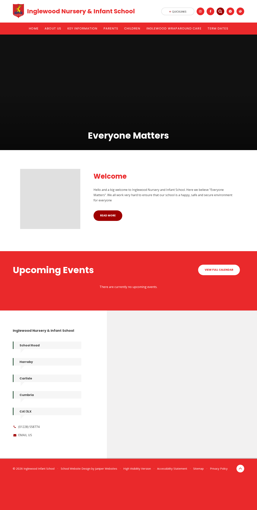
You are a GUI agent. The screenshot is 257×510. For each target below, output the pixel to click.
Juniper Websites (106, 468)
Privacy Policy (219, 468)
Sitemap (198, 468)
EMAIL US (25, 435)
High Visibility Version (137, 468)
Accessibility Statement (172, 468)
